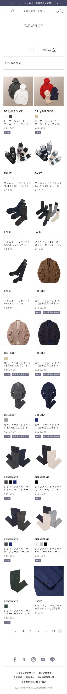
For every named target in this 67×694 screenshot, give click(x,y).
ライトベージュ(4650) (24, 178)
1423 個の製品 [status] (12, 63)
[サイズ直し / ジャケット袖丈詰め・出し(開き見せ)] (49, 581)
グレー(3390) (37, 237)
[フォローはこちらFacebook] (14, 659)
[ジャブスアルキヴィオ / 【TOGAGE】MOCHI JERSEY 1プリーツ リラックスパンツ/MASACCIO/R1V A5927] (49, 457)
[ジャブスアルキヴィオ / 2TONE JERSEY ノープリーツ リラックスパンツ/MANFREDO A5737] (18, 581)
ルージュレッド (41, 116)
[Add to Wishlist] (29, 103)
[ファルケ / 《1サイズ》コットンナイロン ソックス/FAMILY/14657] (49, 212)
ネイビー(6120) (50, 178)
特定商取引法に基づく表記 (33, 682)
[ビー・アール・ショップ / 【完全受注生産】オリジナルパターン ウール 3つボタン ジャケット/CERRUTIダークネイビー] (49, 333)
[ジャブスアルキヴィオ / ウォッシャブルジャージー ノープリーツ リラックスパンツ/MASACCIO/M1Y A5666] (18, 457)
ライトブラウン (37, 296)
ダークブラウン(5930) (15, 237)
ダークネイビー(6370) (10, 237)
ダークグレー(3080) (6, 237)
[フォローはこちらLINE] (52, 659)
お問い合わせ (45, 672)
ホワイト (6, 116)
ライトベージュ (41, 482)
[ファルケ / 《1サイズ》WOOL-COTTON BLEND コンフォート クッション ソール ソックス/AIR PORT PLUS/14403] (18, 212)
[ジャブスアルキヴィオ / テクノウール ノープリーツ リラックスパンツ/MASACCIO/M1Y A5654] (18, 519)
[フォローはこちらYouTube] (43, 659)
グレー (6, 420)
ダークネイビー (46, 116)
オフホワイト (37, 544)
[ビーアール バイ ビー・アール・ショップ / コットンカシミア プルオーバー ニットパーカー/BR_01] (18, 91)
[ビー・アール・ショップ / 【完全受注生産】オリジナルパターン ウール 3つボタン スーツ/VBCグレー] (18, 395)
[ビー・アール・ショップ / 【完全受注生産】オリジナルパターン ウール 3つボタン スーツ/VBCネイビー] (49, 395)
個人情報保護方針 (46, 677)
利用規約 (30, 677)
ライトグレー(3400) (41, 178)
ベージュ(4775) (55, 178)
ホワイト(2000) (6, 178)
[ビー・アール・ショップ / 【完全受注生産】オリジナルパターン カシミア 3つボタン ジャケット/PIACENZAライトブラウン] (49, 271)
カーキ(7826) (59, 237)
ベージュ (37, 116)
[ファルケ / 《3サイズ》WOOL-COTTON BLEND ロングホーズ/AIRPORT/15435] (18, 271)
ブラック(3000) (15, 178)
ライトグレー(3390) (10, 178)
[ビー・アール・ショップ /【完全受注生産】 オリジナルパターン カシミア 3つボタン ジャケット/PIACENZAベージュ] (18, 333)
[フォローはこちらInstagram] (33, 659)
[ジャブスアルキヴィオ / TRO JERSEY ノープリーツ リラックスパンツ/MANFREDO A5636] (49, 519)
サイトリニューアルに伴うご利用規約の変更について (33, 3)
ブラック (10, 482)
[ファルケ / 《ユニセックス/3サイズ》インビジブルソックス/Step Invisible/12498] (18, 153)
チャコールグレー (10, 116)
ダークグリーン (6, 606)
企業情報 (18, 677)
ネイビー (37, 420)
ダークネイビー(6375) (19, 178)
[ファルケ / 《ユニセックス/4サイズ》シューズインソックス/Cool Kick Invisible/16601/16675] (49, 153)
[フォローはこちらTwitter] (24, 659)
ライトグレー (41, 544)
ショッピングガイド (25, 672)
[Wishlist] (57, 11)
